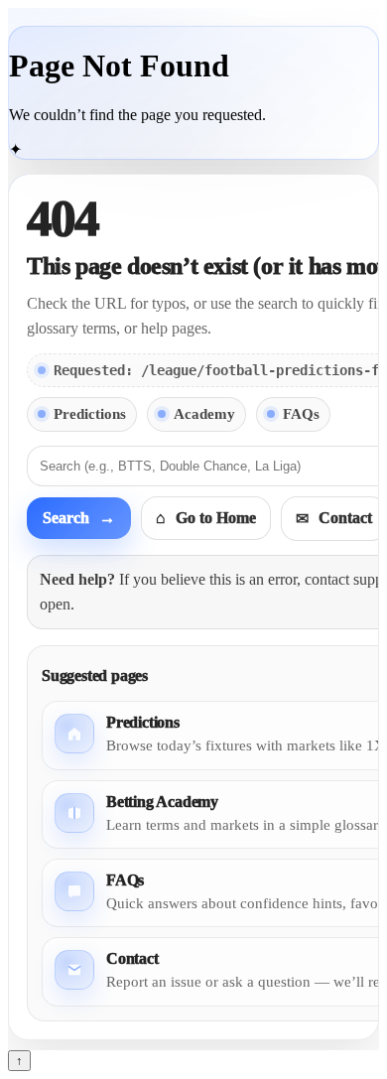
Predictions (90, 414)
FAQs (301, 414)
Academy (204, 414)
